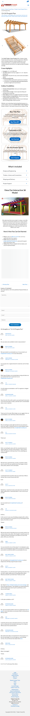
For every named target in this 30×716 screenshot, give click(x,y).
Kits (19, 680)
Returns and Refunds (15, 691)
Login (15, 672)
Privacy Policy (15, 694)
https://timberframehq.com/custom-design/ (17, 584)
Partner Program (15, 696)
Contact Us (15, 704)
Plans (15, 681)
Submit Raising (15, 675)
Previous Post (5, 284)
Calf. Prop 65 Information (15, 692)
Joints (15, 683)
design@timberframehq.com (16, 560)
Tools (15, 684)
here (21, 638)
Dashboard (15, 674)
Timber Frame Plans (9, 9)
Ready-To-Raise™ (14, 680)
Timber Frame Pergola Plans (20, 9)
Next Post (25, 284)
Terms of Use (15, 695)
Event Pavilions (18, 15)
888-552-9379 (15, 236)
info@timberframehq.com (6, 353)
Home (2, 9)
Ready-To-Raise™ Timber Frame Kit (12, 16)
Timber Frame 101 (15, 687)
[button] (2, 1)
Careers (15, 678)
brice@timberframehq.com (21, 427)
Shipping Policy (15, 689)
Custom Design (15, 686)
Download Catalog (15, 706)
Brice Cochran (8, 346)
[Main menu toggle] (28, 5)
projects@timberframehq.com (10, 241)
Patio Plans (23, 15)
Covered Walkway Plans (12, 15)
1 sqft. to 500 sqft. (4, 15)
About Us (15, 676)
